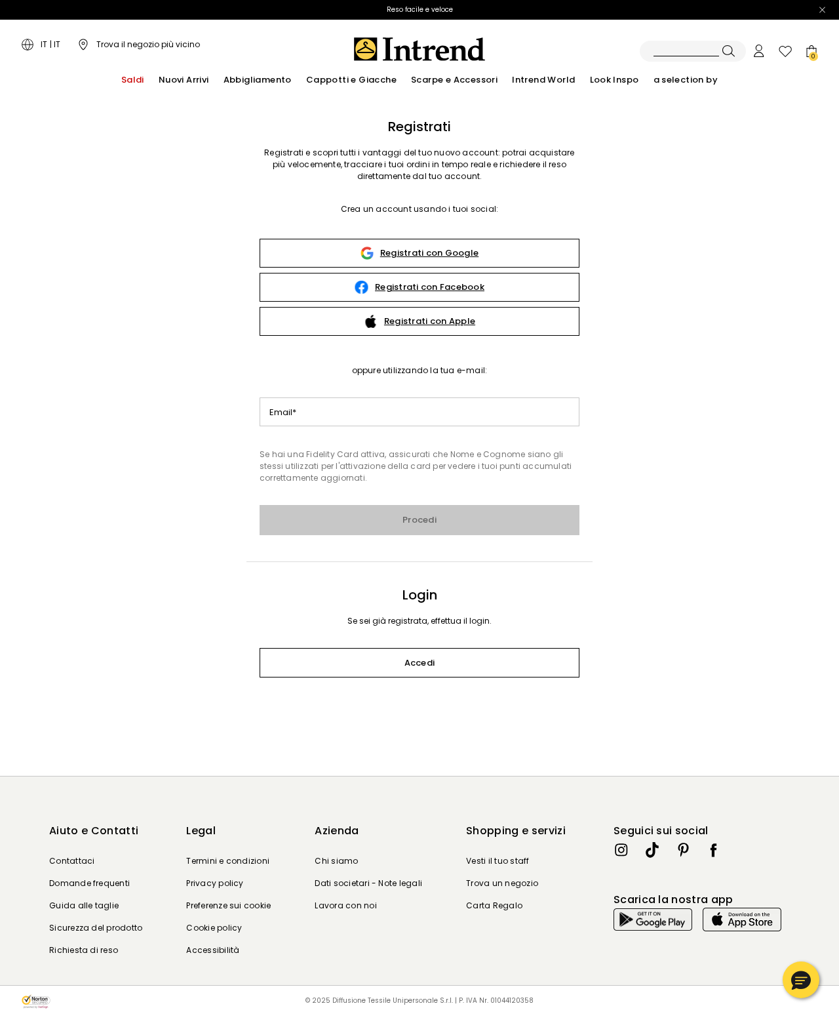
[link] (419, 253)
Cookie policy (214, 927)
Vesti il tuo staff (497, 860)
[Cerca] (693, 51)
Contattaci (71, 860)
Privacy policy (214, 883)
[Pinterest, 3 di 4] (683, 850)
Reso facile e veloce (420, 9)
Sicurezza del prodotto (95, 927)
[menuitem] (132, 80)
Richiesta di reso (83, 950)
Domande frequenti (89, 883)
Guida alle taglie (84, 905)
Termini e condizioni (227, 860)
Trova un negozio (502, 883)
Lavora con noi (345, 905)
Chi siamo (336, 860)
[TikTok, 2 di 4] (652, 850)
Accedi (419, 663)
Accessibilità (212, 950)
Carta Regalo (494, 905)
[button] (801, 979)
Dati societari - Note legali (368, 883)
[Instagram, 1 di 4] (621, 850)
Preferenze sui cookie (228, 905)
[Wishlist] (785, 51)
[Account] (759, 51)
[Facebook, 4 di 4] (714, 850)
